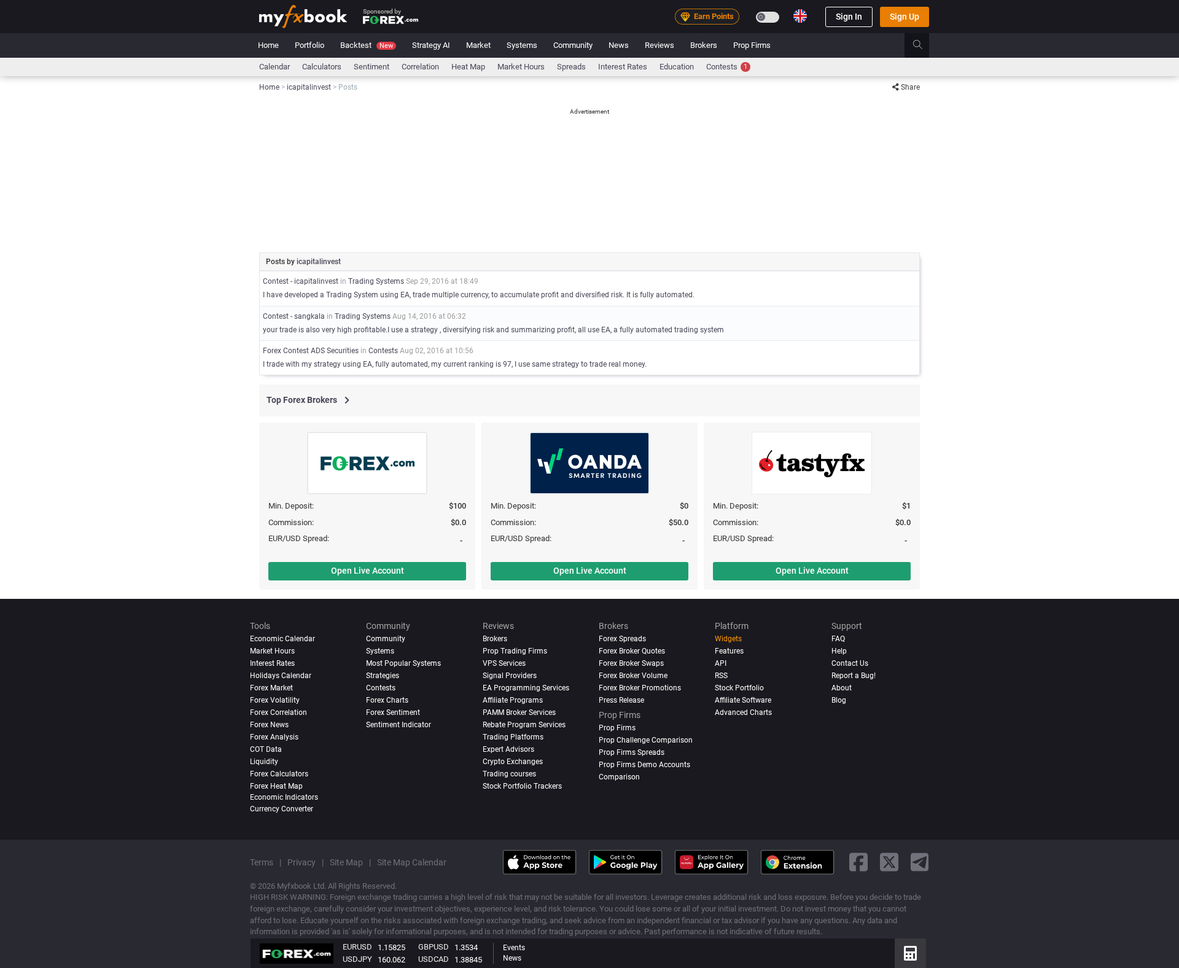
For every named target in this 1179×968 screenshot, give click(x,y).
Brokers (703, 45)
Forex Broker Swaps (631, 663)
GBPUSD (433, 946)
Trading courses (509, 773)
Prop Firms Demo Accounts (644, 764)
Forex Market (271, 687)
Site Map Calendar (411, 862)
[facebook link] (858, 862)
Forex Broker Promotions (640, 687)
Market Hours (521, 66)
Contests (726, 66)
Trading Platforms (513, 736)
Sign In (849, 16)
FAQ (838, 638)
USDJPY (357, 959)
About (841, 687)
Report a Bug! (853, 675)
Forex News (269, 724)
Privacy (301, 862)
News (619, 45)
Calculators (321, 66)
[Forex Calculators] (910, 953)
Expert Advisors (508, 748)
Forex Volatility (275, 699)
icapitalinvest (319, 261)
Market (478, 45)
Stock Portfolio (739, 687)
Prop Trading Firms (515, 651)
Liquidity (264, 761)
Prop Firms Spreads (631, 751)
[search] (924, 45)
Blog (838, 699)
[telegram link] (920, 862)
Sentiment (371, 66)
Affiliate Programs (513, 699)
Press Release (621, 699)
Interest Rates (622, 66)
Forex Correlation (278, 712)
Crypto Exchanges (513, 761)
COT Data (266, 748)
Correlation (420, 66)
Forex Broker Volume (633, 675)
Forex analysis (274, 736)
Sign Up (904, 16)
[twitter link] (889, 862)
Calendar (274, 66)
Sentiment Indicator (398, 724)
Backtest (366, 45)
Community (573, 45)
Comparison (619, 776)
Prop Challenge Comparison (646, 739)
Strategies (382, 675)
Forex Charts (387, 699)
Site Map (346, 862)
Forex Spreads (622, 638)
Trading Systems (376, 281)
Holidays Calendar (280, 675)
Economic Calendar (282, 638)
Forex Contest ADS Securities (311, 350)
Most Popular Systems (403, 663)
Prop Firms (752, 45)
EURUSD (357, 946)
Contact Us (849, 663)
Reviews (659, 45)
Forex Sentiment (393, 712)
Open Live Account (367, 571)
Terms (261, 862)
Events (514, 947)
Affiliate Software (743, 699)
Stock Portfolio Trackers (522, 785)
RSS (721, 675)
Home (268, 45)
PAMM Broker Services (519, 712)
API (720, 663)
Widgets (728, 638)
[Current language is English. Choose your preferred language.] (800, 16)
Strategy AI (431, 45)
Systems (522, 45)
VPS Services (504, 663)
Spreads (571, 66)
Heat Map (468, 66)
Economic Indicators (284, 796)
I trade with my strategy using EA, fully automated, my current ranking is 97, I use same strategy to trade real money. (455, 364)
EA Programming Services (526, 687)
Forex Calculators (279, 773)
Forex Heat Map (276, 785)
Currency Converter (281, 808)
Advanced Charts (743, 712)
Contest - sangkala (294, 316)
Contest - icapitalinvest (300, 281)
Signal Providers (510, 675)
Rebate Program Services (524, 724)
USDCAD (433, 959)
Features (729, 651)
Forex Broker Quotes (632, 651)
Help (839, 651)
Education (677, 66)
